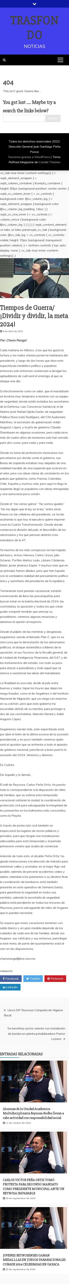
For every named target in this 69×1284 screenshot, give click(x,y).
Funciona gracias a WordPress (29, 157)
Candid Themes (49, 162)
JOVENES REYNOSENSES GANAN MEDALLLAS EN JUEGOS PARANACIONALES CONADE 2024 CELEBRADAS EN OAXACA (34, 1259)
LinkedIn (11, 987)
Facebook (12, 978)
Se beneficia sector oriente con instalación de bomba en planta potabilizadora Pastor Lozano (36, 1033)
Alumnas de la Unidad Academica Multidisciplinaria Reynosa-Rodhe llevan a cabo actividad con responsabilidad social (33, 1113)
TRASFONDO (34, 28)
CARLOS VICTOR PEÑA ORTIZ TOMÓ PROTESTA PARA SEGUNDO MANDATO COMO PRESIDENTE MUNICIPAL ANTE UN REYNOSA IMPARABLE (33, 1186)
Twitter (34, 978)
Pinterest (56, 978)
